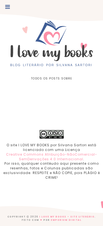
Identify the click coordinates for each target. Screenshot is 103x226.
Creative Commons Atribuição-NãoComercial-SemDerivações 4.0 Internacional (51, 156)
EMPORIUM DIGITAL (66, 220)
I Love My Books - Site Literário (66, 216)
